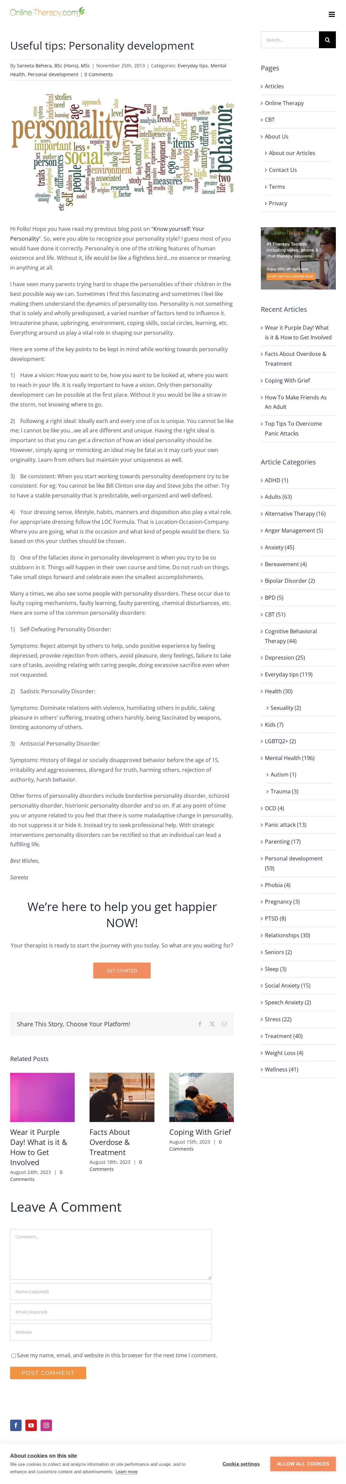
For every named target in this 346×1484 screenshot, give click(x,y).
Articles (274, 86)
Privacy (278, 203)
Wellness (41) (281, 1069)
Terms (277, 186)
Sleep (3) (276, 969)
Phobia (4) (278, 885)
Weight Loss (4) (284, 1053)
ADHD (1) (276, 480)
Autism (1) (283, 774)
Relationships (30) (287, 935)
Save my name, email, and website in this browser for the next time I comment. (117, 1355)
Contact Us (283, 170)
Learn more (127, 1471)
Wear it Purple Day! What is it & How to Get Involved (38, 1147)
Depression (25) (285, 657)
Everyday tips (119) (289, 674)
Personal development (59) (294, 863)
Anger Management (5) (294, 530)
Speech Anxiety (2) (288, 1002)
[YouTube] (31, 1425)
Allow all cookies (303, 1463)
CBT (270, 119)
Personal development (53, 74)
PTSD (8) (275, 918)
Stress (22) (278, 1019)
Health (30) (279, 691)
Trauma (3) (284, 791)
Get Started (122, 970)
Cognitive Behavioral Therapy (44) (291, 636)
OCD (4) (274, 808)
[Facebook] (16, 1425)
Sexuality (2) (286, 707)
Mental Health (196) (290, 758)
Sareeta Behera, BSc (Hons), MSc (53, 65)
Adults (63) (278, 497)
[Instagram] (46, 1425)
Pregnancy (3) (282, 901)
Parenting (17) (283, 841)
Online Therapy (284, 103)
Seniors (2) (278, 952)
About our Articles (292, 153)
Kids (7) (274, 724)
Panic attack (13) (285, 824)
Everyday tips (193, 65)
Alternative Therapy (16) (295, 513)
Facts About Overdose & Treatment (110, 1142)
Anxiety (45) (279, 547)
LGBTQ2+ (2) (280, 741)
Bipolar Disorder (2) (290, 580)
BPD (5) (274, 597)
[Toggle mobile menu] (332, 14)
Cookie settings (241, 1463)
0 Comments (98, 74)
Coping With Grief (200, 1132)
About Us (277, 136)
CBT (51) (275, 614)
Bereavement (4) (286, 564)
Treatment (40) (284, 1036)
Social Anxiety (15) (288, 985)
